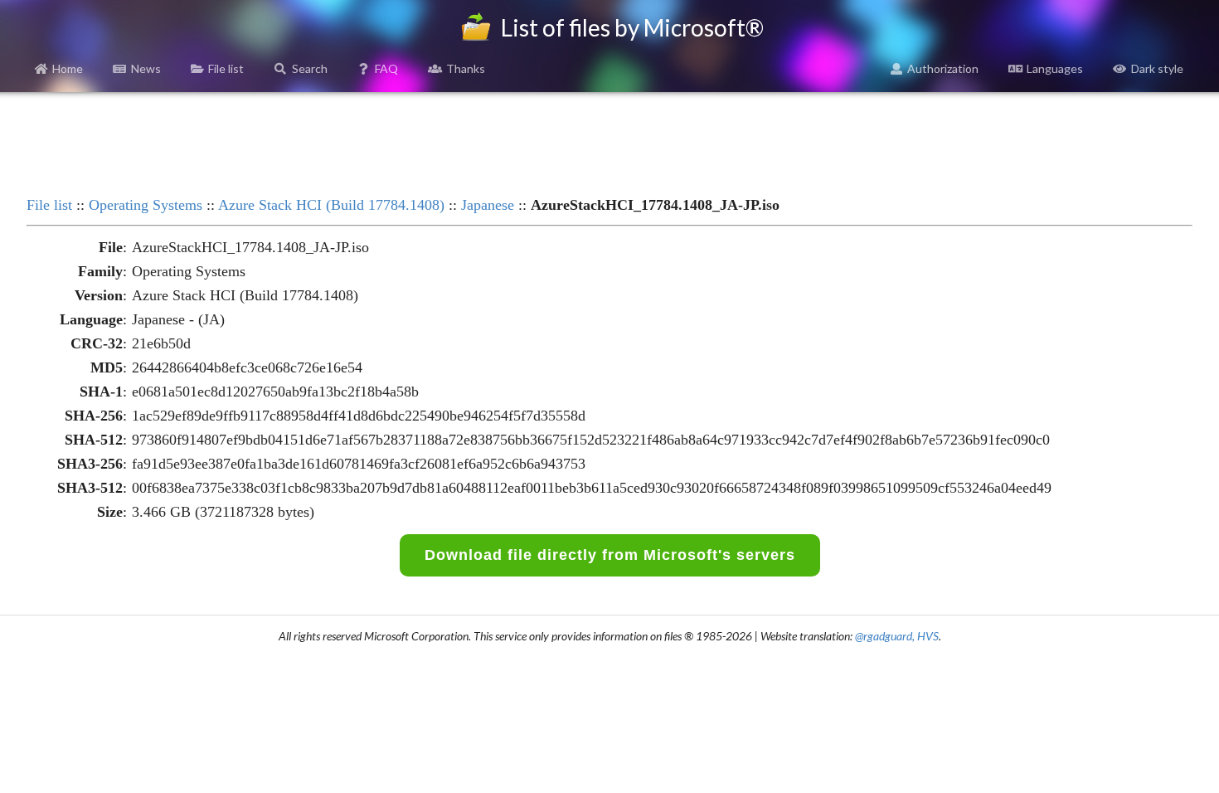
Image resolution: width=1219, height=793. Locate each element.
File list (226, 68)
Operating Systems (145, 205)
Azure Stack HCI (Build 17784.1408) (331, 205)
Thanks (465, 68)
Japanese (487, 205)
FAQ (386, 68)
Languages (1055, 68)
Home (67, 68)
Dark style (1157, 68)
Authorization (943, 68)
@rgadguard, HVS (897, 636)
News (146, 68)
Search (310, 68)
